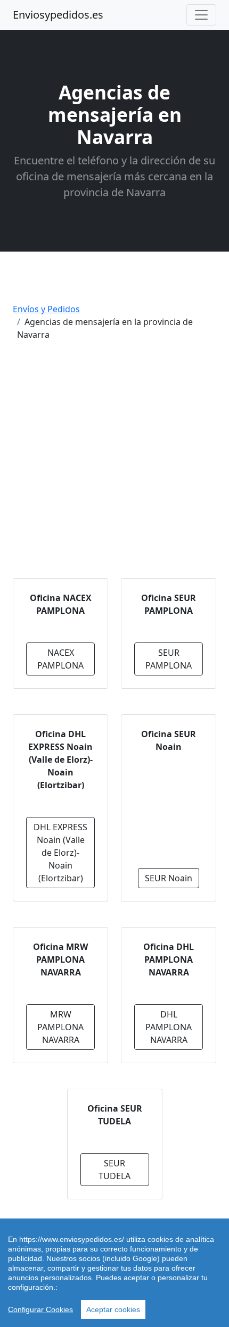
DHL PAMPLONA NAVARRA (168, 1027)
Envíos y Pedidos (46, 309)
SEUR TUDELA (114, 1169)
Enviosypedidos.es (58, 14)
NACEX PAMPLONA (60, 659)
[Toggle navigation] (201, 15)
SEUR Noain (168, 878)
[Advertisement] (114, 463)
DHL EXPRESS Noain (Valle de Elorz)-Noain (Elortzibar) (60, 852)
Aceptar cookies (113, 1309)
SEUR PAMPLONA (168, 659)
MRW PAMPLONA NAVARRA (60, 1027)
